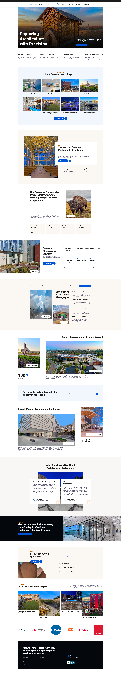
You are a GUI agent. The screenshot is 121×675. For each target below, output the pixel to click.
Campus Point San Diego (96, 371)
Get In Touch (86, 4)
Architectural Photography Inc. (93, 661)
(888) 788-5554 (77, 1)
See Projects (26, 177)
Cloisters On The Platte (33, 365)
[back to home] (60, 4)
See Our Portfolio (91, 45)
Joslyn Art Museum (69, 443)
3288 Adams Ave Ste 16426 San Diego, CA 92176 (29, 663)
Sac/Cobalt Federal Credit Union (94, 434)
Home (31, 4)
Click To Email (33, 1)
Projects (47, 4)
